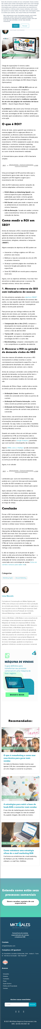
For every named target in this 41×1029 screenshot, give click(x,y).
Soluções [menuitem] (6, 974)
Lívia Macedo (20, 30)
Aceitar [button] (16, 26)
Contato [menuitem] (5, 988)
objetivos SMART (31, 297)
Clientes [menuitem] (5, 976)
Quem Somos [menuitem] (7, 983)
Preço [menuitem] (5, 981)
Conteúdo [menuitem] (6, 978)
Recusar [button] (24, 26)
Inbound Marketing (20, 578)
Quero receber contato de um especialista (20, 902)
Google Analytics (23, 440)
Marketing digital (8, 578)
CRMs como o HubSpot (15, 448)
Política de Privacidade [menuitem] (10, 986)
